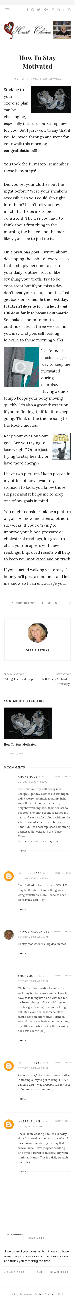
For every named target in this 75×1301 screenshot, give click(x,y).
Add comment (14, 1235)
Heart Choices (46, 1294)
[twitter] (38, 10)
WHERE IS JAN (29, 1121)
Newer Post (59, 1272)
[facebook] (27, 10)
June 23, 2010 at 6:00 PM (31, 1127)
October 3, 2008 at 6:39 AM (33, 981)
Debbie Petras (30, 873)
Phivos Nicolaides (34, 932)
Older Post (16, 1272)
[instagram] (32, 10)
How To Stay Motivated (20, 744)
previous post (26, 252)
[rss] (58, 10)
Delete (59, 776)
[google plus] (46, 10)
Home (39, 1272)
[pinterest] (53, 10)
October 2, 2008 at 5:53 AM (33, 937)
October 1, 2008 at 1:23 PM (32, 782)
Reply (68, 776)
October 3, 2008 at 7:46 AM (33, 1068)
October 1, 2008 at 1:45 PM (33, 878)
